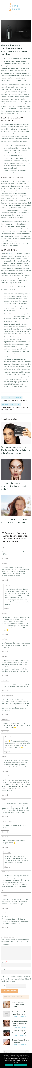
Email (4, 969)
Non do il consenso (20, 1065)
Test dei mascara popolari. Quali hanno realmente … (19, 1004)
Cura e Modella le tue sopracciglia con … (19, 1013)
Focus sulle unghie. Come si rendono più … (20, 1032)
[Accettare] (30, 1060)
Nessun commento (19, 1009)
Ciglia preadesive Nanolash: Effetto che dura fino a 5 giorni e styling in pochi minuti (15, 450)
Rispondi (5, 558)
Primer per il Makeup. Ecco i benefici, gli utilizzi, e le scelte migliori (14, 486)
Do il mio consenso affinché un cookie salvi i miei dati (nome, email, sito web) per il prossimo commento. (16, 979)
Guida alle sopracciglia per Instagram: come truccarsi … (20, 1023)
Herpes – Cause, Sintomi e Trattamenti (20, 1041)
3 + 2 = (4, 986)
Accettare (9, 1065)
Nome (4, 962)
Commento (6, 945)
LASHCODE (12, 254)
